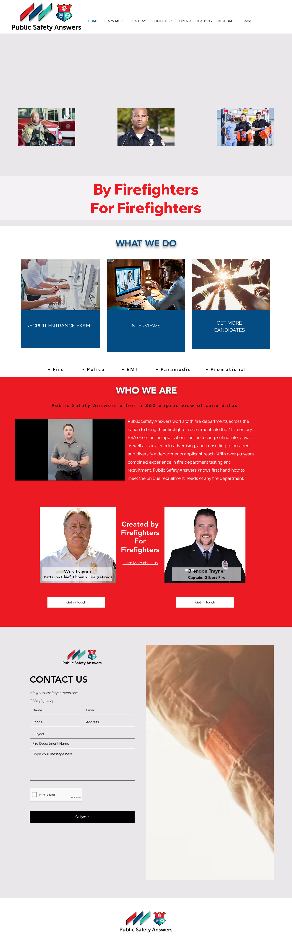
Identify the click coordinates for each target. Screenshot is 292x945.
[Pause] (21, 474)
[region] (60, 329)
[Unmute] (29, 474)
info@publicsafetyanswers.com (54, 693)
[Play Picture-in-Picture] (111, 474)
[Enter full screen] (119, 474)
